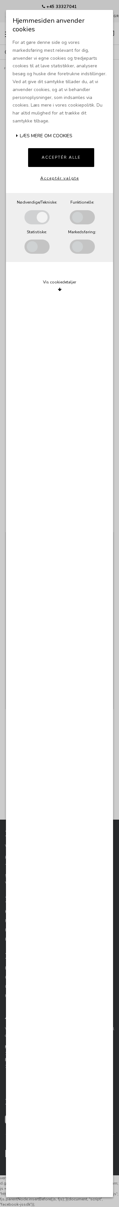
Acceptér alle (61, 157)
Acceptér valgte (59, 178)
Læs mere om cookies (45, 135)
